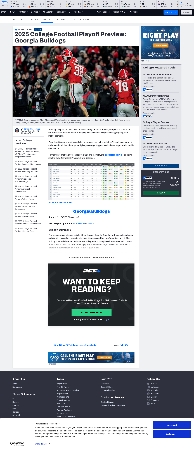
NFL (4, 2)
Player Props (62, 384)
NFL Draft (61, 19)
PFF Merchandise (108, 390)
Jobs (15, 384)
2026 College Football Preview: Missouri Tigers (26, 230)
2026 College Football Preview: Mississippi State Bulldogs (26, 179)
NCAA (4, 6)
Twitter (154, 384)
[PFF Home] (3, 12)
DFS (73, 19)
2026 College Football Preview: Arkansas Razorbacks (28, 163)
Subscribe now (91, 312)
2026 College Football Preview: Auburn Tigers (26, 197)
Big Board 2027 (63, 413)
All (14, 19)
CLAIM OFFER (171, 12)
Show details (41, 444)
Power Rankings (63, 400)
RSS (153, 404)
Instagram (155, 387)
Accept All (172, 425)
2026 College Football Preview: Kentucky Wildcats (26, 170)
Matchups (61, 404)
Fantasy (34, 19)
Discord (154, 397)
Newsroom (17, 387)
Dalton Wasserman (32, 129)
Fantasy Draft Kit (64, 407)
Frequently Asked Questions (113, 405)
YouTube (154, 390)
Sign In (186, 12)
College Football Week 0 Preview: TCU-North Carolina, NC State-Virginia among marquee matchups (27, 153)
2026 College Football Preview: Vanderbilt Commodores (26, 189)
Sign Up (38, 29)
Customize (170, 434)
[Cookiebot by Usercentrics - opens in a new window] (17, 444)
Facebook (155, 394)
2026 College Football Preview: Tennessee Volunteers (28, 222)
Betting (84, 19)
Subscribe (105, 384)
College (48, 19)
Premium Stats (63, 397)
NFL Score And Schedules (68, 390)
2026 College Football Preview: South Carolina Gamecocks (26, 206)
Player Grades (62, 394)
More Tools (161, 166)
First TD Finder (63, 387)
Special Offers (107, 387)
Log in (106, 319)
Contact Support (108, 402)
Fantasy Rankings (64, 410)
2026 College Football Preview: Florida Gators (26, 215)
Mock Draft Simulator (66, 417)
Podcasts (155, 400)
